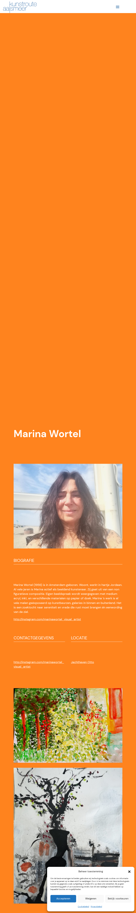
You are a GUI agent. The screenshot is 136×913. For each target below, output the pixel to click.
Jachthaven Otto (82, 662)
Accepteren (63, 898)
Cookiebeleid (83, 906)
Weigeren (90, 898)
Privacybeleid (96, 906)
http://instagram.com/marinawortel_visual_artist (47, 619)
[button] (129, 871)
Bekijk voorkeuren (118, 898)
